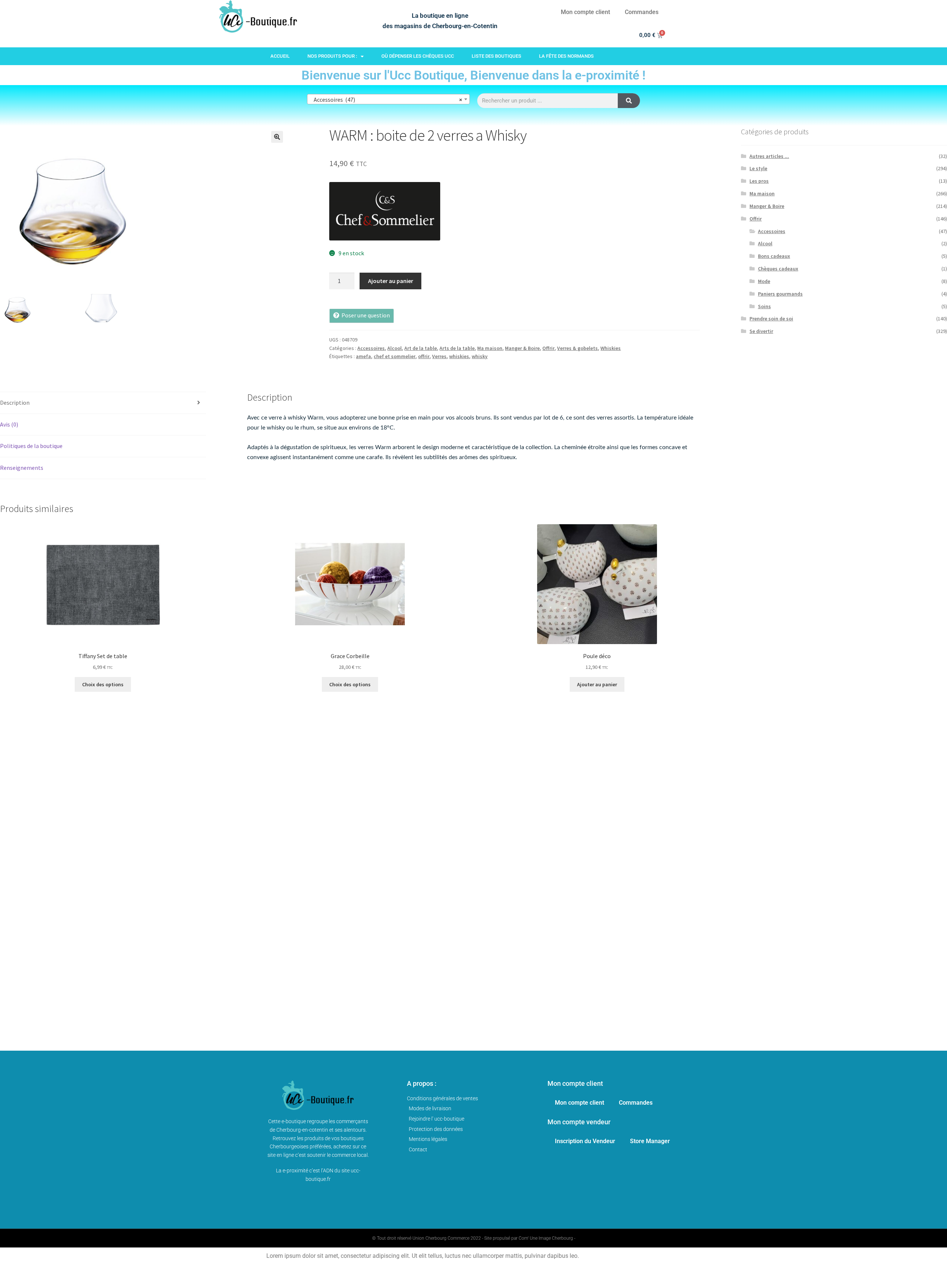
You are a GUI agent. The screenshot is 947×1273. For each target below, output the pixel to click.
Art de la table (420, 348)
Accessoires (371, 348)
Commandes (641, 12)
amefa (363, 356)
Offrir (548, 348)
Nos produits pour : (332, 56)
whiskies (459, 356)
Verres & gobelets (577, 348)
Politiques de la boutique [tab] (31, 445)
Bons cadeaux (774, 256)
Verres (439, 356)
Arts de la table (457, 348)
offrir (423, 356)
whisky (480, 356)
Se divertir (761, 331)
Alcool (394, 348)
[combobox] (388, 99)
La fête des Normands (566, 56)
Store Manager (650, 1141)
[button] (277, 137)
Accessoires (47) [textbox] (386, 99)
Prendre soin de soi (771, 318)
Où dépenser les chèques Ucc (417, 56)
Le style (758, 168)
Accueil (280, 56)
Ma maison (489, 348)
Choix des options (103, 684)
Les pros (759, 181)
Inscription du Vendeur (585, 1141)
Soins (764, 306)
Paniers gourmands (780, 293)
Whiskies (610, 348)
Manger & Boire (522, 348)
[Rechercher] (629, 100)
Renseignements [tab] (21, 467)
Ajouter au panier (390, 280)
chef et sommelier (394, 356)
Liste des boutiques (496, 56)
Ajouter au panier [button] (597, 684)
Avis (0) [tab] (9, 424)
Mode (764, 281)
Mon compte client (585, 12)
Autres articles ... (769, 156)
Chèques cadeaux (778, 268)
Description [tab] (15, 402)
